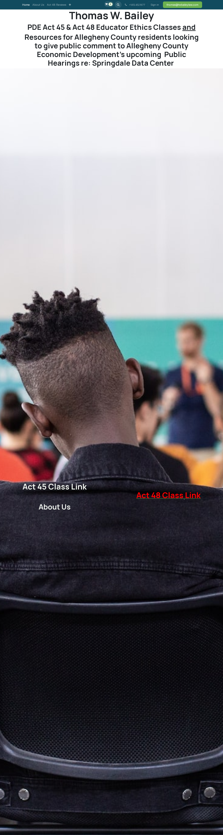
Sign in (155, 4)
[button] (118, 4)
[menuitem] (26, 4)
